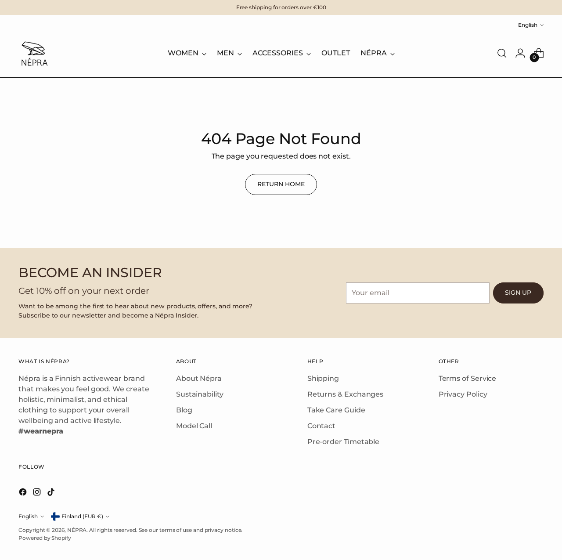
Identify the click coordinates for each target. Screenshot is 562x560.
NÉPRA (77, 530)
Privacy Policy (463, 394)
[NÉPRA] (33, 53)
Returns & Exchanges (345, 394)
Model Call (194, 426)
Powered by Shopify (44, 538)
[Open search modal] (502, 53)
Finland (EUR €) (82, 516)
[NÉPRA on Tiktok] (52, 493)
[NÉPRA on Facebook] (23, 493)
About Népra (199, 378)
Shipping (323, 378)
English (527, 25)
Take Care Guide (336, 410)
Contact (321, 426)
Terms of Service (468, 378)
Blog (184, 410)
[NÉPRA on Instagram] (37, 493)
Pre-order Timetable (343, 441)
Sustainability (199, 394)
